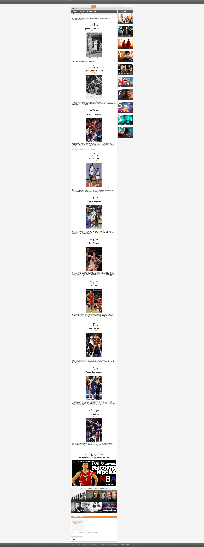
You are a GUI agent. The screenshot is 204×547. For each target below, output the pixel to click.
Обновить (73, 535)
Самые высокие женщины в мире (86, 13)
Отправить (74, 539)
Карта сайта (122, 544)
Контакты (128, 544)
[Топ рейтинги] (73, 1)
